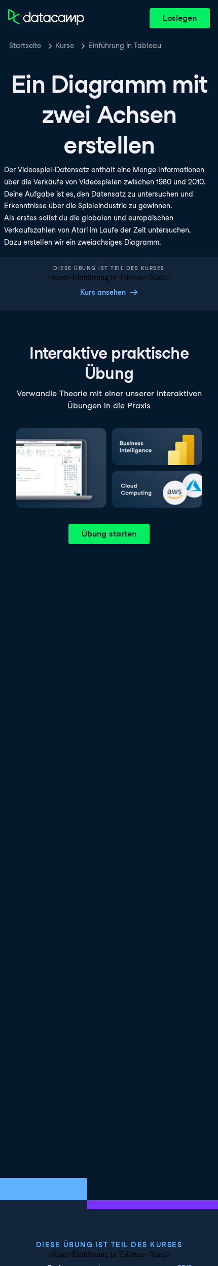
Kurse (64, 46)
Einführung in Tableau (124, 46)
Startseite (25, 46)
